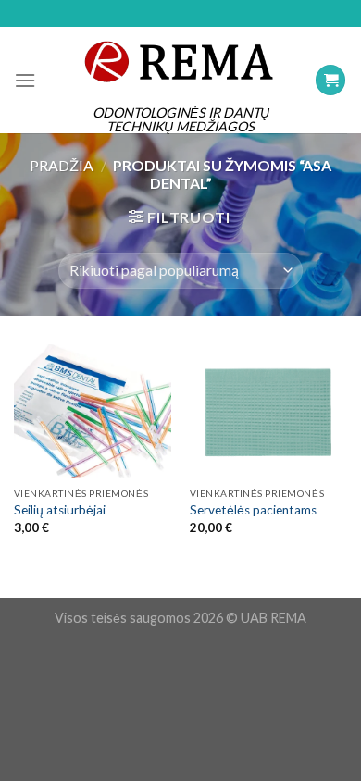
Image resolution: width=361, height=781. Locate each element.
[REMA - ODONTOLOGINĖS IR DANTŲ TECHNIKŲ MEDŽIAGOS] (180, 61)
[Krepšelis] (330, 80)
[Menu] (25, 80)
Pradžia (61, 165)
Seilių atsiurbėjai (60, 509)
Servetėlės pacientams (253, 509)
